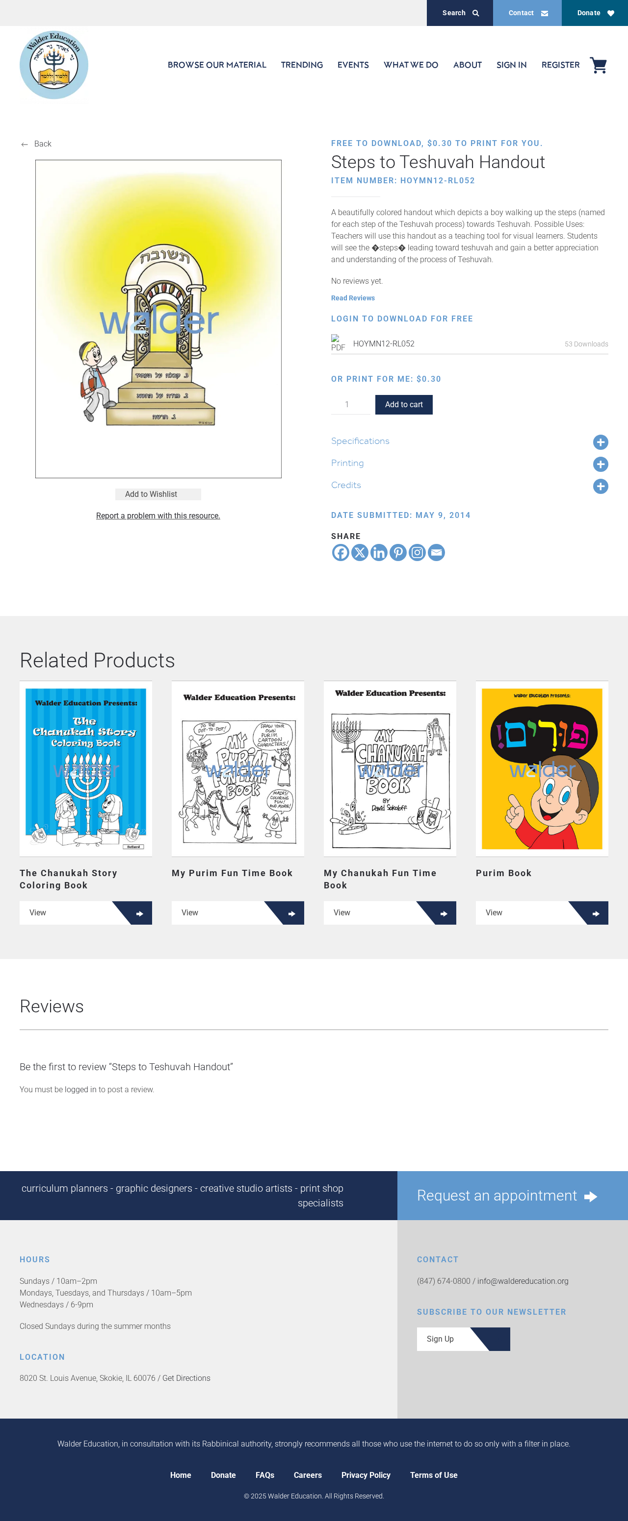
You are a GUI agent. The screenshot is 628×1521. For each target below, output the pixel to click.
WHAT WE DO (411, 65)
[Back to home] (54, 65)
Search (454, 13)
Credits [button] (346, 485)
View (37, 912)
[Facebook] (340, 552)
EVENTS (353, 65)
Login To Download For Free (402, 318)
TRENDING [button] (302, 65)
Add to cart (404, 404)
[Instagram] (417, 552)
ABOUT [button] (467, 65)
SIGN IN (512, 65)
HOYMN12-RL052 (384, 343)
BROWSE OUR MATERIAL (217, 65)
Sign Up (440, 1339)
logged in (81, 1089)
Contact (521, 13)
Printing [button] (347, 462)
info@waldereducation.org (523, 1281)
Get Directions (186, 1378)
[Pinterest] (398, 552)
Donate (589, 13)
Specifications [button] (360, 440)
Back (43, 143)
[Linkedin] (379, 552)
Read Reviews (353, 298)
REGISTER (561, 65)
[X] (359, 552)
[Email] (436, 552)
